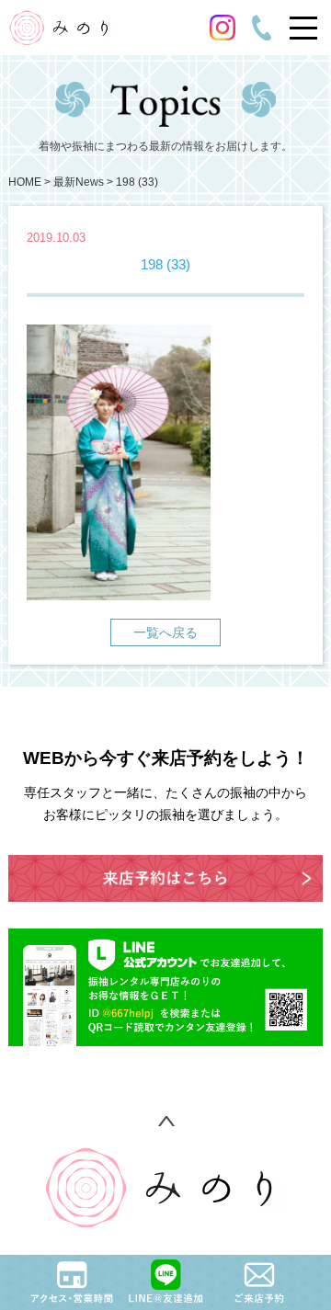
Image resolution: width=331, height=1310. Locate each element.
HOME (24, 182)
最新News (78, 182)
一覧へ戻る (165, 632)
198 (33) (137, 182)
